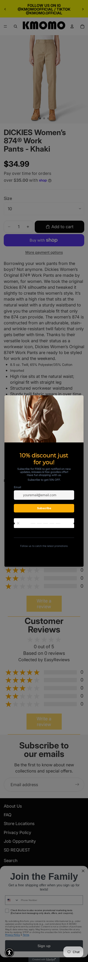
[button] (9, 952)
